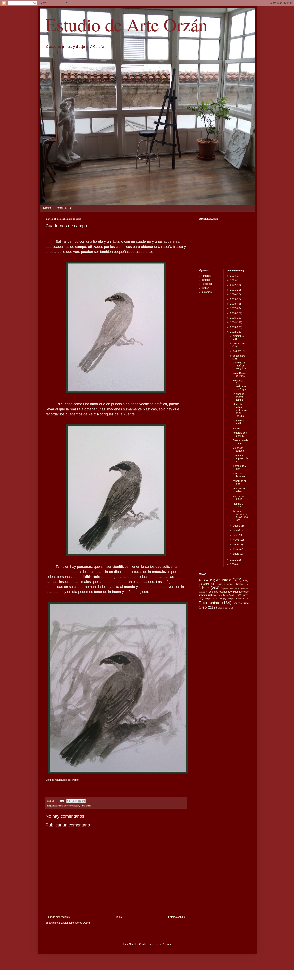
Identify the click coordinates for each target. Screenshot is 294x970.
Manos (236, 428)
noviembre (239, 343)
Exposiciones (227, 588)
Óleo (203, 607)
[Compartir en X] (76, 801)
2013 (233, 327)
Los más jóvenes (218, 591)
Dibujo (204, 588)
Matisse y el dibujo (239, 497)
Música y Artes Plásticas (225, 595)
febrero (237, 549)
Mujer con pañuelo (239, 449)
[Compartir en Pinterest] (84, 801)
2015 (233, 317)
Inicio (119, 917)
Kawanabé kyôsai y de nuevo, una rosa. (240, 515)
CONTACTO (64, 208)
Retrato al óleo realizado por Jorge (239, 385)
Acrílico (203, 580)
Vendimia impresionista (240, 458)
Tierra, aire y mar (239, 467)
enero (236, 553)
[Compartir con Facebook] (80, 801)
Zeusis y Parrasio (239, 475)
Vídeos (238, 603)
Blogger (166, 944)
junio (236, 535)
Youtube (206, 279)
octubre (237, 351)
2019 (233, 299)
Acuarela (223, 580)
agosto (237, 525)
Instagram (207, 292)
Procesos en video (239, 490)
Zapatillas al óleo (239, 482)
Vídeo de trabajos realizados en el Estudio (240, 410)
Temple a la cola (213, 598)
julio (235, 530)
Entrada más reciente (58, 917)
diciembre (238, 336)
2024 (233, 275)
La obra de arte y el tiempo (238, 397)
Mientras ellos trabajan (68, 805)
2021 (233, 289)
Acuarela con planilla (240, 434)
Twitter (205, 288)
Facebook (207, 283)
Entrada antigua (177, 917)
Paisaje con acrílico (239, 422)
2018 (233, 303)
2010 (233, 564)
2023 (233, 280)
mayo (236, 539)
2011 (233, 559)
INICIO (46, 208)
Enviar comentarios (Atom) (75, 922)
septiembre (239, 355)
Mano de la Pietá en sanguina (239, 365)
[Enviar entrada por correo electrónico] (61, 801)
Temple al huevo (235, 598)
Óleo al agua (224, 608)
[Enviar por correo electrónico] (68, 801)
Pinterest (206, 275)
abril (235, 544)
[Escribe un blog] (72, 801)
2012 (233, 331)
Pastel (245, 595)
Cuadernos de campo (240, 442)
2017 (233, 308)
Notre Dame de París (239, 374)
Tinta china (85, 805)
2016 (233, 313)
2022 (233, 285)
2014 (233, 322)
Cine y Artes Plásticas (231, 584)
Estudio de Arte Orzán (127, 24)
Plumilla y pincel (238, 505)
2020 (233, 294)
